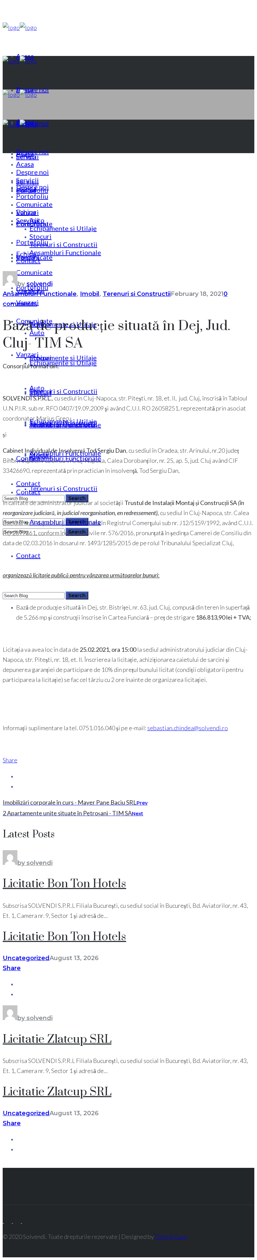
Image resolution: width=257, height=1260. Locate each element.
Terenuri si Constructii (137, 294)
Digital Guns (171, 1236)
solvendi (39, 284)
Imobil (89, 294)
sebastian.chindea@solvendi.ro (187, 728)
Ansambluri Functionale (40, 294)
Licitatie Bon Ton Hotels (64, 884)
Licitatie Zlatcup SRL (57, 1039)
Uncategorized (26, 958)
